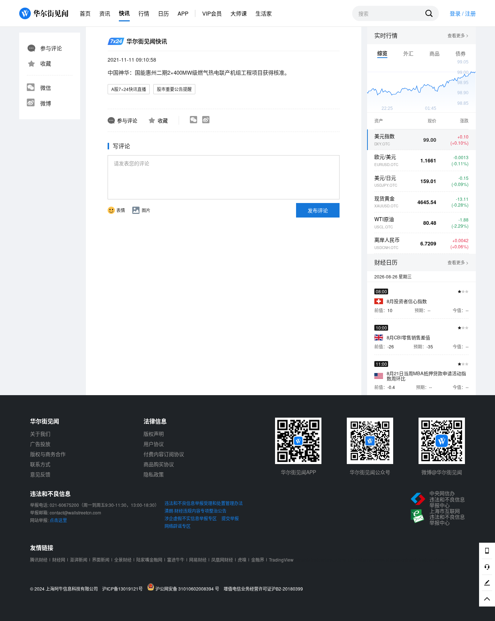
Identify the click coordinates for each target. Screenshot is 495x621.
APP (183, 13)
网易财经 (198, 559)
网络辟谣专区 (178, 526)
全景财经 (123, 559)
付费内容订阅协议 (163, 454)
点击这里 (58, 520)
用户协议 (153, 443)
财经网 (58, 559)
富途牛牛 (175, 559)
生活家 (263, 13)
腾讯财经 (38, 559)
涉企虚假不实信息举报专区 (191, 518)
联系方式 (40, 464)
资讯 (104, 13)
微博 (45, 103)
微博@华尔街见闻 (441, 472)
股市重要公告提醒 (174, 89)
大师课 (238, 13)
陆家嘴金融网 (149, 559)
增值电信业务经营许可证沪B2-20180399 (263, 588)
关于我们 (40, 433)
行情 (143, 13)
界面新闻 (100, 559)
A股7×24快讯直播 (128, 89)
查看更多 (458, 35)
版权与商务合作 (48, 454)
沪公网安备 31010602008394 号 (188, 588)
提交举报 (230, 518)
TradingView (281, 559)
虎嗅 (242, 559)
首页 (85, 13)
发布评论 (318, 210)
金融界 (257, 559)
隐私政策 (153, 474)
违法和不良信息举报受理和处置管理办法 (204, 503)
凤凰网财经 (222, 559)
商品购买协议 (158, 464)
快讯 (124, 13)
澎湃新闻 (78, 559)
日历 (163, 13)
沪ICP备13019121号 (124, 588)
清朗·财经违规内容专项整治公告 (195, 511)
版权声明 (153, 433)
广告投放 (40, 443)
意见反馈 (40, 474)
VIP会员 (212, 13)
